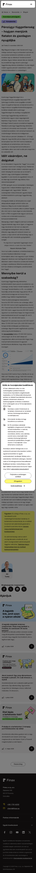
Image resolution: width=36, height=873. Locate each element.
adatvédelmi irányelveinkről (20, 469)
